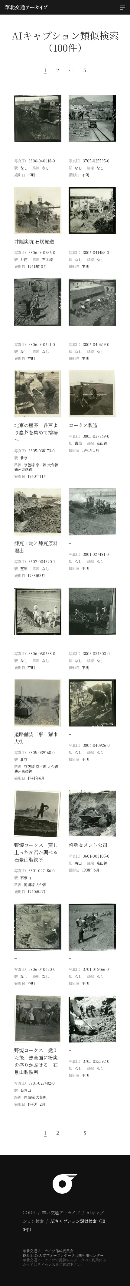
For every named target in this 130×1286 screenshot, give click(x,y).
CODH (29, 1212)
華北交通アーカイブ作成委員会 (48, 1250)
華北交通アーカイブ (61, 1212)
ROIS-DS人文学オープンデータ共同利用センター (63, 1255)
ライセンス (46, 1264)
